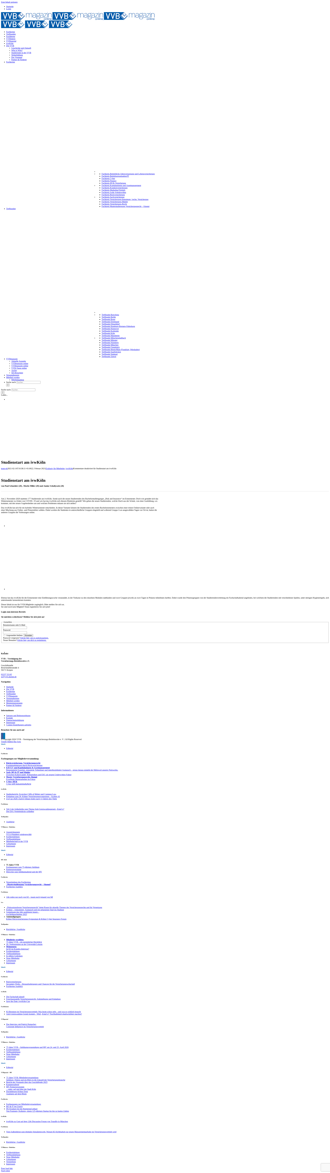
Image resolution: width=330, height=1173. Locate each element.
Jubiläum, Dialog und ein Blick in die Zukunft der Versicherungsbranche (35, 1080)
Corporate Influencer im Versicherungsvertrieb (25, 1027)
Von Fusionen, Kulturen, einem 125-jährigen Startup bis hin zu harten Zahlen (37, 1111)
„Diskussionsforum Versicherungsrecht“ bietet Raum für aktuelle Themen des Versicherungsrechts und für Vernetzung (54, 907)
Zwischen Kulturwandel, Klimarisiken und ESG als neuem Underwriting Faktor (38, 775)
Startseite (10, 687)
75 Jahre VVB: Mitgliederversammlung (22, 1077)
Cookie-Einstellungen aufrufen (18, 725)
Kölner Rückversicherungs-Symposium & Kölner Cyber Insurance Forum (36, 919)
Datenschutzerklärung (15, 720)
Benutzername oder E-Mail (14, 625)
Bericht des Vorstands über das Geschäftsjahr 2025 (26, 1082)
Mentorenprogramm (14, 703)
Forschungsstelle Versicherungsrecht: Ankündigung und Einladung (33, 999)
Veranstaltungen (12, 698)
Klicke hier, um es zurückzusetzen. (34, 638)
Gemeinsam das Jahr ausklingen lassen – (22, 912)
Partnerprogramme (13, 869)
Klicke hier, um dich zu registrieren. (31, 640)
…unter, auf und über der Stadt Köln (21, 1089)
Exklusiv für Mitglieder (55, 468)
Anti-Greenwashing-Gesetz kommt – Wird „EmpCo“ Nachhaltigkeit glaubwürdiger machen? (44, 1014)
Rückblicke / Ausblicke (15, 929)
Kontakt (9, 718)
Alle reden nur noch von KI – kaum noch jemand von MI (29, 897)
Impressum (10, 722)
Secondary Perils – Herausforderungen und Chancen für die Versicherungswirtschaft (40, 984)
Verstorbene (11, 1162)
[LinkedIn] (4, 736)
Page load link (7, 1168)
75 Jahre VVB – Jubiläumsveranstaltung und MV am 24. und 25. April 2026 (37, 1047)
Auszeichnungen (13, 832)
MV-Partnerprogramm (15, 1087)
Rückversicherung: (14, 982)
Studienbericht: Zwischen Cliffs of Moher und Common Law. (31, 794)
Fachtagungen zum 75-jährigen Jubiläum (22, 867)
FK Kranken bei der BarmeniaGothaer (22, 1109)
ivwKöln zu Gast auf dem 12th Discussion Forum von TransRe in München (37, 1121)
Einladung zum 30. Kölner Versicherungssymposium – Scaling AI (33, 796)
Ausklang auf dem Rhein (16, 1094)
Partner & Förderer (14, 705)
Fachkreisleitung (13, 837)
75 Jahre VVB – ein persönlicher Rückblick (24, 942)
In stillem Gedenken (14, 956)
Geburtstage (11, 844)
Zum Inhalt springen (9, 2)
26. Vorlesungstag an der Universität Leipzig (24, 944)
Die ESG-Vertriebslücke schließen (20, 811)
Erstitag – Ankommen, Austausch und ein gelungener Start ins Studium (35, 910)
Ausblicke (10, 822)
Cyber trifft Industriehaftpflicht (18, 784)
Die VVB (10, 689)
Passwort (6, 630)
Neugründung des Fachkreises (18, 882)
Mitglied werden (13, 701)
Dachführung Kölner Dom (17, 1091)
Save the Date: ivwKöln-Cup (18, 1001)
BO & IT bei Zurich (14, 1106)
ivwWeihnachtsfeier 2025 (16, 914)
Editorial (9, 748)
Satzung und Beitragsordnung (18, 715)
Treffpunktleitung (13, 839)
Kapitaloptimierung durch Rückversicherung (24, 765)
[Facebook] (2, 736)
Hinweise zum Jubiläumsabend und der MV (24, 872)
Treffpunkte (11, 694)
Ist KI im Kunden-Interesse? (17, 949)
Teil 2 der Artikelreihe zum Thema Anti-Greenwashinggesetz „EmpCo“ (35, 809)
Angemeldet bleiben (14, 635)
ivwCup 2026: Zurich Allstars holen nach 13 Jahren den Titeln (31, 799)
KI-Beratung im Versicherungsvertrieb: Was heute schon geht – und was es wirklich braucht (43, 1012)
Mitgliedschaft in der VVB (17, 841)
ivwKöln (69, 468)
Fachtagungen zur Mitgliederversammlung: (23, 1104)
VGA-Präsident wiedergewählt (18, 834)
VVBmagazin (12, 696)
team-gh (4, 468)
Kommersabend (12, 1084)
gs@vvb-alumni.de (8, 677)
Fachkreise (10, 691)
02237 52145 (6, 674)
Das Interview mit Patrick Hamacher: (21, 1024)
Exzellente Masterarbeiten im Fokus (20, 779)
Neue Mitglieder (12, 958)
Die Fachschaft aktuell (15, 997)
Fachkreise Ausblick (14, 887)
